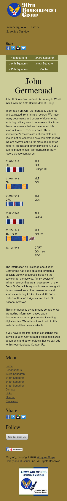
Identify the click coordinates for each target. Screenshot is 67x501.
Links (9, 393)
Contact (45, 69)
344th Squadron (18, 63)
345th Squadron (44, 63)
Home (9, 366)
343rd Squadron (45, 57)
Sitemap (10, 397)
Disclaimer (12, 401)
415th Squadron (18, 69)
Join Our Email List (17, 436)
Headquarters (19, 57)
